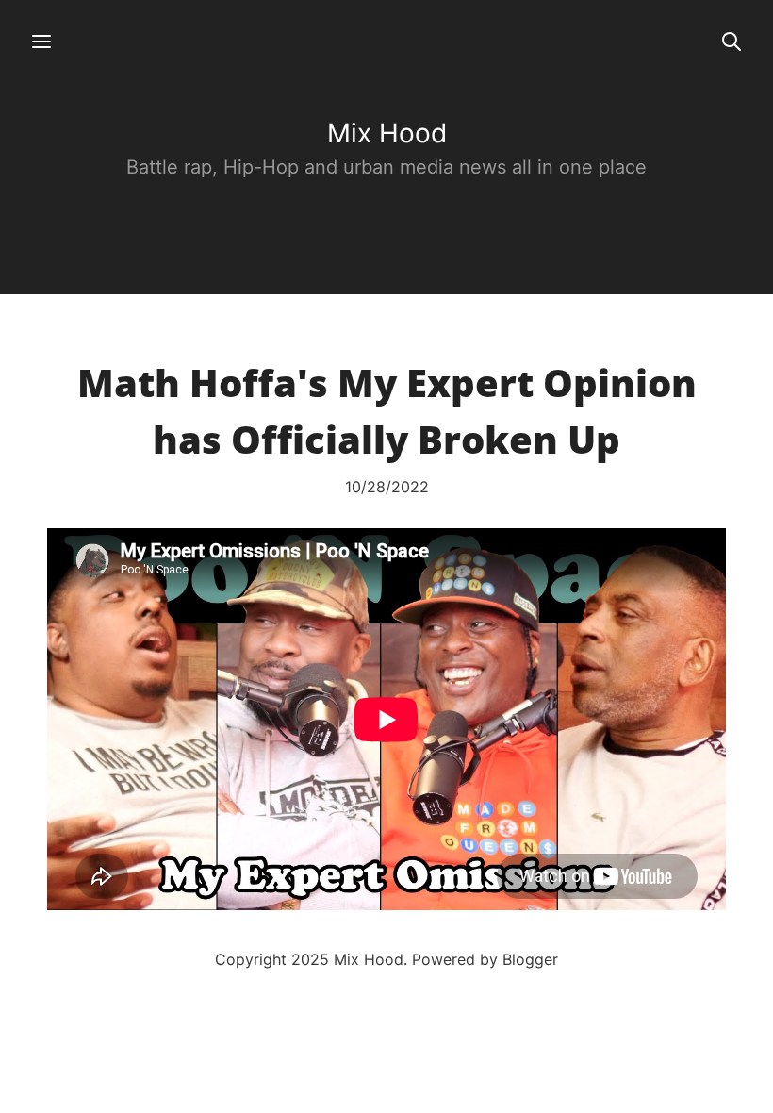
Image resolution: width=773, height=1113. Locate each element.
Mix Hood (387, 133)
